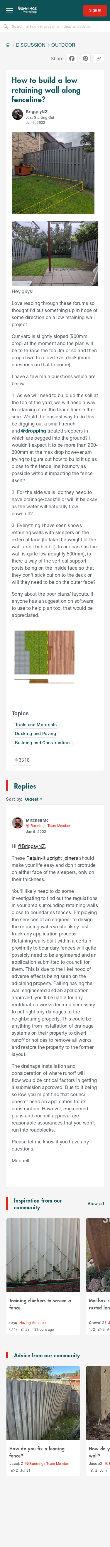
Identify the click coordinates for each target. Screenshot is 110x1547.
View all (96, 1204)
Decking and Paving (35, 734)
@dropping (33, 430)
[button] (17, 114)
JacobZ (16, 1463)
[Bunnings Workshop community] (27, 10)
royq (13, 1323)
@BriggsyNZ (31, 846)
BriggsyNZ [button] (37, 111)
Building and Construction (42, 743)
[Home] (8, 45)
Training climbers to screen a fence (40, 1304)
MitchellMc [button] (37, 820)
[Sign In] (95, 11)
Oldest (32, 799)
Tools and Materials (36, 725)
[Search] (6, 26)
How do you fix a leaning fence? (37, 1452)
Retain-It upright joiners (52, 858)
